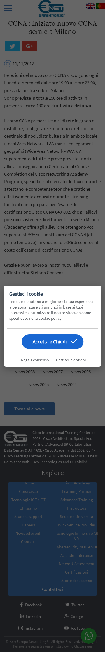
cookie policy (50, 318)
